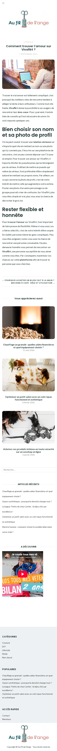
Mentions (6, 719)
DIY (4, 646)
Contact (6, 715)
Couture (6, 643)
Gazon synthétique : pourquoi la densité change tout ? (27, 501)
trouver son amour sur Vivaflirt (33, 158)
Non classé (7, 657)
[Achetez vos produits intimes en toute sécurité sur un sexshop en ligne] (28, 427)
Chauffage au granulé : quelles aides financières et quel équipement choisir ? (28, 346)
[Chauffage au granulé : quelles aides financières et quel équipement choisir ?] (28, 322)
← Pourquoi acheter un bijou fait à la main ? (28, 280)
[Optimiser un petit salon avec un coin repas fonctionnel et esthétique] (28, 374)
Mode (4, 654)
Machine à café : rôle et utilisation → (33, 283)
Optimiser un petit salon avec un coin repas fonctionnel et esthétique (28, 398)
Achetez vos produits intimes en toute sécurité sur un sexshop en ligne (28, 450)
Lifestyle (28, 42)
